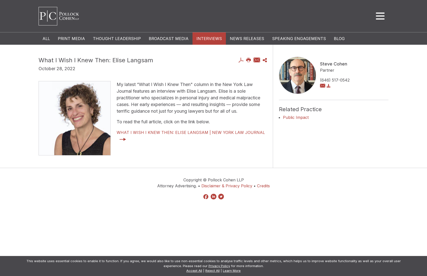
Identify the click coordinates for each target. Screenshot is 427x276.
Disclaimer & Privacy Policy (226, 185)
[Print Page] (248, 60)
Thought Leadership (117, 38)
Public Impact (296, 117)
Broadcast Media (169, 38)
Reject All (212, 271)
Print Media (71, 38)
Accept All (194, 271)
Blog (339, 38)
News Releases (247, 38)
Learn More (232, 271)
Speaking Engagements (299, 38)
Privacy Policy (219, 266)
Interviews (209, 38)
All (46, 38)
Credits (263, 185)
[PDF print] (241, 61)
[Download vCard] (329, 86)
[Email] (257, 61)
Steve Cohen (333, 63)
